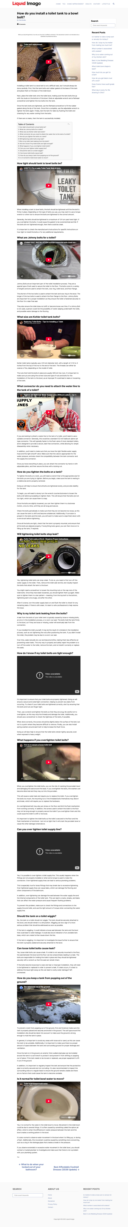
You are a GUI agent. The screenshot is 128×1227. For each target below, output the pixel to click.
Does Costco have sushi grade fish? (103, 85)
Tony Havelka (22, 20)
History (96, 4)
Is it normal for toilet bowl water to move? (34, 158)
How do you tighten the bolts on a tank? (33, 136)
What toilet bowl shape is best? (101, 67)
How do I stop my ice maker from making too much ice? (102, 44)
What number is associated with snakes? (102, 50)
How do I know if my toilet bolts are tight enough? (36, 143)
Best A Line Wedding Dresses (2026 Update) (102, 62)
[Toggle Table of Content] (68, 124)
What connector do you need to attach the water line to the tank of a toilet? (45, 134)
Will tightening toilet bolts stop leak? (32, 139)
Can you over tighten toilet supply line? (33, 148)
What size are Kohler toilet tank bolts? (32, 132)
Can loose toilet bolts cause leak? (31, 153)
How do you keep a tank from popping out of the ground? (39, 155)
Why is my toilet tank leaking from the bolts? (34, 141)
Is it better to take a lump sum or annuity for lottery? (103, 38)
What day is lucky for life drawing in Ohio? (101, 91)
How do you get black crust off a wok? (102, 79)
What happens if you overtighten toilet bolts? (35, 146)
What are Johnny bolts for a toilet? (31, 129)
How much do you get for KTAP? (101, 73)
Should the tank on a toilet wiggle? (31, 151)
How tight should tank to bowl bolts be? (32, 127)
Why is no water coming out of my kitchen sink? (102, 56)
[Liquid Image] (27, 4)
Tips (18, 1157)
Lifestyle (106, 4)
